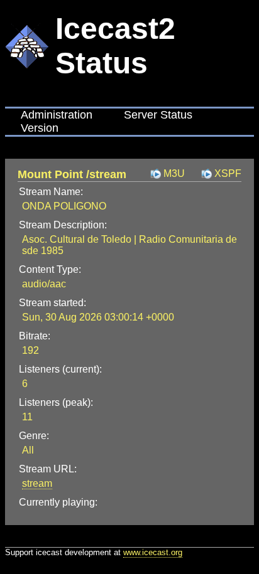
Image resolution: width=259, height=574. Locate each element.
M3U (174, 173)
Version (39, 128)
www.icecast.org (152, 552)
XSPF (227, 173)
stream (37, 483)
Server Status (158, 115)
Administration (56, 115)
